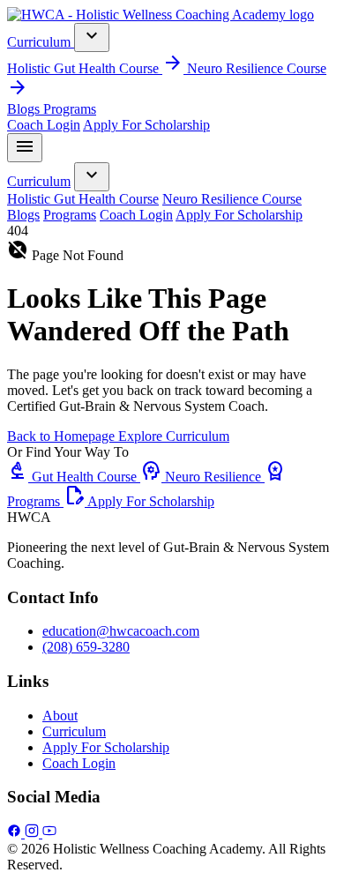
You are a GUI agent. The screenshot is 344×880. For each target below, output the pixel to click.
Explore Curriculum (173, 436)
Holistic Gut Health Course (83, 198)
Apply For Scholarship (146, 124)
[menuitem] (97, 68)
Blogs (25, 108)
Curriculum (40, 41)
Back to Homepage (62, 436)
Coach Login (43, 124)
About (60, 715)
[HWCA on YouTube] (49, 832)
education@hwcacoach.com (120, 630)
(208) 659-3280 (86, 646)
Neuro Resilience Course (232, 198)
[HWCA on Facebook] (16, 832)
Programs (69, 108)
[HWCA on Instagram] (33, 832)
